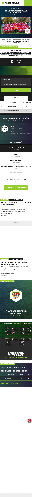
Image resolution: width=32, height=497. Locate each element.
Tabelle (17, 97)
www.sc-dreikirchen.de (16, 179)
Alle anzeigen (15, 142)
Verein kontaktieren (16, 187)
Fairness (2, 98)
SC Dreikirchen (16, 147)
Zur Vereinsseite (16, 15)
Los (16, 90)
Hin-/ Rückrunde (30, 98)
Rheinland (18, 8)
